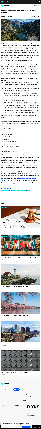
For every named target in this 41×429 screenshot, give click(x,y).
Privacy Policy (19, 190)
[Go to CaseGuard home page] (5, 5)
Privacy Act (8, 190)
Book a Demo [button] (26, 9)
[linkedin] (32, 407)
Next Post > (37, 193)
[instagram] (37, 407)
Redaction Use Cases (17, 414)
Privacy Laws (13, 190)
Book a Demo (3, 418)
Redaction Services (26, 400)
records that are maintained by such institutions (12, 85)
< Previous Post (4, 193)
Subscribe (16, 389)
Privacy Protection (27, 190)
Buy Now (2, 416)
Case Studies (16, 412)
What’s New (16, 416)
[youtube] (35, 407)
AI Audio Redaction (26, 390)
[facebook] (27, 407)
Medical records (7, 137)
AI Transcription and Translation (28, 396)
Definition (4, 188)
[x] (29, 407)
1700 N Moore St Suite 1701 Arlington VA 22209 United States (31, 413)
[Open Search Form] (32, 5)
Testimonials (3, 412)
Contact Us (3, 420)
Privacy (8, 188)
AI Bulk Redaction (26, 398)
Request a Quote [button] (16, 9)
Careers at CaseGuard (5, 414)
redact (22, 97)
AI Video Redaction (26, 388)
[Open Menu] (39, 6)
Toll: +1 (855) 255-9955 (31, 415)
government (20, 54)
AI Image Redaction (26, 394)
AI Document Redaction (27, 392)
